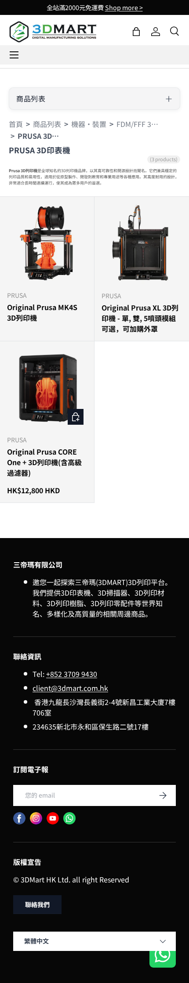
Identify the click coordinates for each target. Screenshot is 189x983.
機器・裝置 (88, 124)
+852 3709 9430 (71, 674)
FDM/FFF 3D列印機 (138, 124)
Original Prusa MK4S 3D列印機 (42, 312)
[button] (136, 31)
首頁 (16, 124)
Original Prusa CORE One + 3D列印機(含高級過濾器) (44, 462)
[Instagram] (36, 818)
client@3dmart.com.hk (70, 688)
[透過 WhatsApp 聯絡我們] (162, 955)
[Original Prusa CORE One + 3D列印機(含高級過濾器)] (47, 388)
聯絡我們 (37, 904)
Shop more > (124, 7)
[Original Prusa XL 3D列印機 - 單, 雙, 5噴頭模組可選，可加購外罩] (142, 244)
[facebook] (19, 818)
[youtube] (53, 818)
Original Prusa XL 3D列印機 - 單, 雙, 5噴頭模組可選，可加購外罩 (140, 318)
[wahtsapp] (69, 818)
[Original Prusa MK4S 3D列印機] (47, 244)
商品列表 (47, 124)
